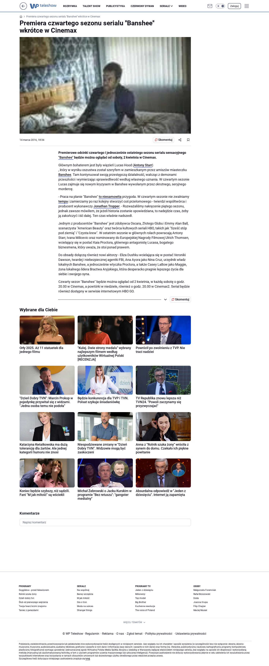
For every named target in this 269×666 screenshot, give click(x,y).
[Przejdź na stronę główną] (23, 8)
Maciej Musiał (200, 610)
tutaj (87, 658)
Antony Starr (143, 165)
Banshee (64, 175)
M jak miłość (83, 598)
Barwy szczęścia (85, 594)
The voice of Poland (145, 610)
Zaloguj (234, 6)
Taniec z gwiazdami (28, 610)
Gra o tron (82, 602)
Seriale (165, 6)
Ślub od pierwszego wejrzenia (33, 602)
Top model (140, 598)
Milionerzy (140, 594)
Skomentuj (165, 140)
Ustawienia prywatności (190, 633)
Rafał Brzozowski (201, 594)
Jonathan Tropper (106, 206)
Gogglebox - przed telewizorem (34, 590)
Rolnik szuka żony (28, 594)
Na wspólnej (83, 590)
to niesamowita (110, 197)
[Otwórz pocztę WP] (210, 6)
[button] (220, 6)
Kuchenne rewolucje (145, 606)
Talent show (91, 6)
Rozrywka (70, 6)
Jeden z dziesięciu (144, 590)
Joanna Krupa (200, 602)
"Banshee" (65, 157)
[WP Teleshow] (46, 6)
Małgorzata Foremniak (204, 590)
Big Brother (140, 602)
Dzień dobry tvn (26, 598)
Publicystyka (115, 6)
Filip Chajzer (199, 606)
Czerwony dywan (142, 6)
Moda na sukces (85, 606)
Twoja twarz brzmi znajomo (32, 606)
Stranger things (84, 610)
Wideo (182, 6)
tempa (63, 201)
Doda (196, 598)
